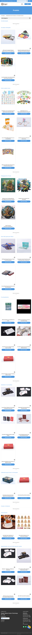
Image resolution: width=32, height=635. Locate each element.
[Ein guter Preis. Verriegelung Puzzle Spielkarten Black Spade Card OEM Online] (8, 336)
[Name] (27, 1)
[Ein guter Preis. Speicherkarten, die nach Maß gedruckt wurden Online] (16, 604)
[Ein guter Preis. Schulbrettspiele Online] (16, 24)
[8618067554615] (23, 626)
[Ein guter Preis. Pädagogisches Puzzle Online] (16, 233)
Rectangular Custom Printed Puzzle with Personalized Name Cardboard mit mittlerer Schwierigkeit (24, 260)
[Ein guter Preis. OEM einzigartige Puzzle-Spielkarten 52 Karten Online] (8, 309)
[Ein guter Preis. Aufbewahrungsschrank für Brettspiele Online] (16, 503)
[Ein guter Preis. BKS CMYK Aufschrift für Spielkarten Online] (24, 585)
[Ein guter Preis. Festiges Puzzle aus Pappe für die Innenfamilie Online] (24, 188)
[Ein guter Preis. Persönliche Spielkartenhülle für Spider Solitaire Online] (8, 423)
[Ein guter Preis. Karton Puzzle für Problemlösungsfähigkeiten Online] (8, 215)
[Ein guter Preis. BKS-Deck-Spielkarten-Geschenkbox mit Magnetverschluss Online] (8, 451)
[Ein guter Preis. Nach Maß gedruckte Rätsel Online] (16, 294)
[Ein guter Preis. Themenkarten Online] (16, 543)
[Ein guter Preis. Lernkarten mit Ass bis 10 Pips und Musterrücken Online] (24, 127)
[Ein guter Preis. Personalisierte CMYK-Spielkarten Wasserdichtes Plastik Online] (24, 558)
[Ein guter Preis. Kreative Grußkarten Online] (16, 509)
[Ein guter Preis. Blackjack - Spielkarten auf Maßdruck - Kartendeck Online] (8, 558)
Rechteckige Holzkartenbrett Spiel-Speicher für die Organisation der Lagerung (8, 496)
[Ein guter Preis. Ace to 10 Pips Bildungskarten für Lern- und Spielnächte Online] (8, 127)
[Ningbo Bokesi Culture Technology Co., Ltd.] (5, 4)
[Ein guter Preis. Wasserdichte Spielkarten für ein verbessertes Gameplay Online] (24, 524)
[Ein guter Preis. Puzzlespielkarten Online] (16, 382)
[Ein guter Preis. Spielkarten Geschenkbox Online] (16, 469)
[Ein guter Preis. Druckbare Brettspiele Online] (16, 85)
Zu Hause (3, 15)
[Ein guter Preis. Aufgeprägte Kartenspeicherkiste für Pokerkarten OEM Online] (24, 396)
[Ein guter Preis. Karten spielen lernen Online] (16, 173)
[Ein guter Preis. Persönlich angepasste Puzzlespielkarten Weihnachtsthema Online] (24, 336)
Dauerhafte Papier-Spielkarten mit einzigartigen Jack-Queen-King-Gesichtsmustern (8, 536)
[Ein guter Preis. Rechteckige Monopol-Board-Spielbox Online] (24, 484)
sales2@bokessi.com (6, 618)
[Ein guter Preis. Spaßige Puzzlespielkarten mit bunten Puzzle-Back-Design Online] (24, 309)
